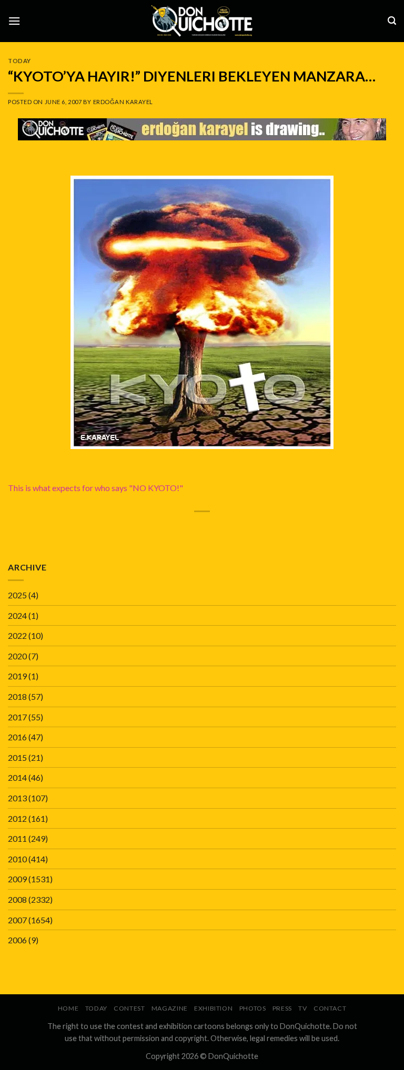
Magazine (170, 1008)
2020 (17, 656)
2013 (17, 798)
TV (302, 1008)
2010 (17, 859)
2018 (17, 696)
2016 (17, 737)
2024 (17, 615)
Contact (330, 1008)
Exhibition (213, 1008)
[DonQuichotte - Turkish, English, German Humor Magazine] (202, 20)
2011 (17, 838)
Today (19, 60)
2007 (17, 920)
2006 (17, 940)
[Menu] (14, 21)
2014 (17, 777)
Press (282, 1008)
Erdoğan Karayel (123, 101)
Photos (252, 1008)
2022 (17, 635)
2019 (17, 676)
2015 (17, 757)
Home (68, 1008)
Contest (129, 1008)
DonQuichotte (233, 1056)
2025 (17, 595)
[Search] (392, 21)
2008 (17, 899)
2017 (17, 717)
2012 (17, 818)
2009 (17, 879)
